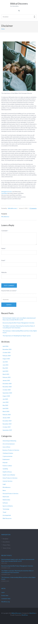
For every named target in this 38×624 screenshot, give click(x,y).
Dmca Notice (6, 542)
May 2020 (5, 405)
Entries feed (4, 595)
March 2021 (6, 374)
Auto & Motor (6, 447)
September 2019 (7, 430)
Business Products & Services (11, 450)
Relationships (6, 499)
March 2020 (6, 411)
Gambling (5, 468)
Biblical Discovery (16, 613)
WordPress (25, 615)
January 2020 (6, 417)
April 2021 (5, 371)
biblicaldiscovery (12, 208)
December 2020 (7, 383)
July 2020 (5, 399)
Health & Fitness (7, 472)
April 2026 (5, 346)
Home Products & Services (10, 478)
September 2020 (7, 393)
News (4, 490)
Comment (4, 230)
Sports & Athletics (8, 506)
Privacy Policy (6, 545)
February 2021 (7, 377)
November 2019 (7, 424)
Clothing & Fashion (8, 453)
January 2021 (6, 380)
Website (4, 272)
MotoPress (33, 613)
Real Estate (6, 496)
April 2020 (5, 408)
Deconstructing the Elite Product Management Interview (18, 323)
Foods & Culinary (7, 465)
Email (3, 260)
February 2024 (7, 355)
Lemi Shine (4, 193)
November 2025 (7, 349)
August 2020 (6, 396)
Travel (4, 512)
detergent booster (6, 191)
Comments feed (5, 598)
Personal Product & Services (10, 493)
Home (3, 29)
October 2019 (7, 427)
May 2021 (5, 368)
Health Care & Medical (9, 475)
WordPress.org (5, 601)
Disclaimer (5, 538)
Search (8, 304)
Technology (6, 509)
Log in (3, 592)
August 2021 (6, 358)
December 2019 (7, 421)
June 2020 (5, 402)
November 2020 (7, 386)
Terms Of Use (6, 548)
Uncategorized (7, 515)
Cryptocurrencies (7, 456)
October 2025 (7, 352)
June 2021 (5, 365)
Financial (5, 462)
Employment (6, 459)
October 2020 (7, 390)
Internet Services (7, 481)
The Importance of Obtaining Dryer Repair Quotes (17, 335)
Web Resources (7, 518)
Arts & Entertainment (9, 444)
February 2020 (7, 414)
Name (3, 248)
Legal (4, 484)
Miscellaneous (5, 216)
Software (5, 503)
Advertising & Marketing (9, 440)
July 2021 (5, 362)
